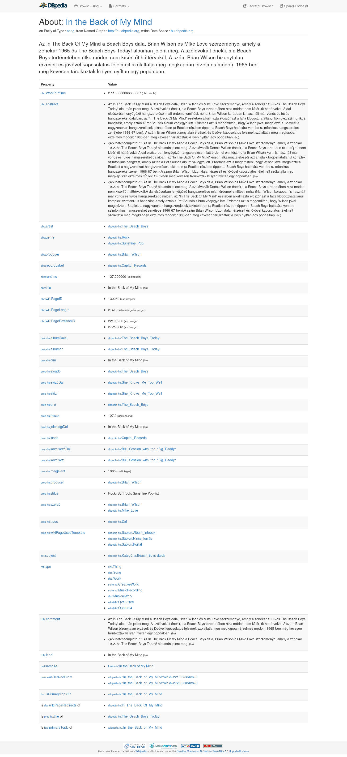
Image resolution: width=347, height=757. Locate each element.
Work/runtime (53, 92)
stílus (49, 493)
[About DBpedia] (53, 6)
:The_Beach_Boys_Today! (134, 337)
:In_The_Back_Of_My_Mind (135, 705)
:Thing (114, 566)
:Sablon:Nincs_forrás (130, 538)
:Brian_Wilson (124, 254)
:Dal (117, 521)
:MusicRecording (125, 590)
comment (50, 618)
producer (50, 254)
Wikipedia (141, 751)
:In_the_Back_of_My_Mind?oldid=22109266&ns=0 (153, 677)
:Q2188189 (121, 601)
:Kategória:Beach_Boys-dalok (136, 555)
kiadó (50, 437)
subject (48, 555)
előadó (51, 371)
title (46, 287)
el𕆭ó (48, 404)
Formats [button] (119, 6)
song (70, 30)
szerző (50, 504)
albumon (52, 348)
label (47, 654)
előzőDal (52, 382)
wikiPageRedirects (60, 705)
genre (48, 237)
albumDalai (54, 337)
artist (47, 226)
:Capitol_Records (127, 265)
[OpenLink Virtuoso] (134, 745)
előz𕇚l (49, 393)
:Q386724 (120, 607)
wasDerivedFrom (56, 677)
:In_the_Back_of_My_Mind (135, 694)
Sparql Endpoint (295, 6)
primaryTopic (56, 727)
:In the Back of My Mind (130, 665)
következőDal (56, 448)
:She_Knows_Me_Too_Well (135, 382)
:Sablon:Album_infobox (131, 532)
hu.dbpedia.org (182, 30)
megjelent (53, 471)
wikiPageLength (55, 309)
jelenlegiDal (54, 426)
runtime (49, 276)
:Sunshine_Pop (126, 243)
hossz (50, 415)
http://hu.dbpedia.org (123, 30)
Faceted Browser (259, 6)
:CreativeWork (123, 584)
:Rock (118, 237)
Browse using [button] (89, 6)
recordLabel (52, 265)
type (46, 566)
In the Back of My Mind (109, 21)
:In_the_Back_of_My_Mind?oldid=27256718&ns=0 (153, 682)
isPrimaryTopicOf (56, 694)
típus (49, 521)
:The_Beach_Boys (128, 226)
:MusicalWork (120, 596)
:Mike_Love (123, 510)
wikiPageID (51, 298)
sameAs (49, 665)
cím (48, 360)
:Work (114, 578)
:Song (114, 572)
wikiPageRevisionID (58, 320)
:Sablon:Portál (125, 544)
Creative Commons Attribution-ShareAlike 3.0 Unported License (213, 751)
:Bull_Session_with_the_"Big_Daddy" (142, 448)
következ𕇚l (53, 460)
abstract (49, 104)
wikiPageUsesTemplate (63, 532)
